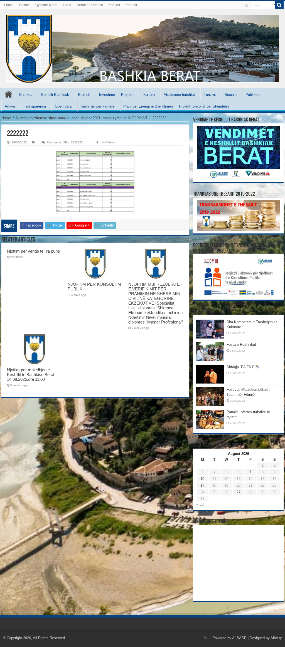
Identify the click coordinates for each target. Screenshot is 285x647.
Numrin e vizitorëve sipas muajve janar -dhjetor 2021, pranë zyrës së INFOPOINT (82, 118)
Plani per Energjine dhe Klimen (148, 106)
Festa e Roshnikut (241, 344)
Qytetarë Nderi (46, 5)
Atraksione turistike (179, 95)
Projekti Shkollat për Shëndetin (204, 106)
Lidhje (9, 5)
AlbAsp (276, 638)
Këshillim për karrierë (97, 106)
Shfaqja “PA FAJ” (241, 367)
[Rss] (246, 5)
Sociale (231, 95)
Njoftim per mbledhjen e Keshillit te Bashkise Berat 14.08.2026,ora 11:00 (30, 374)
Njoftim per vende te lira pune (33, 251)
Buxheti (84, 95)
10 (202, 479)
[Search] (279, 5)
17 (202, 485)
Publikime (253, 95)
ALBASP (239, 638)
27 (238, 492)
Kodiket (114, 5)
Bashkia (25, 95)
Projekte (127, 95)
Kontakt (131, 5)
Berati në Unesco (90, 5)
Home (6, 118)
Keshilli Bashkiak (55, 95)
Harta (67, 5)
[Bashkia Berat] (142, 49)
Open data (63, 106)
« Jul (200, 504)
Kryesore (8, 94)
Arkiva (10, 106)
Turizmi (210, 95)
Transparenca (35, 106)
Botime (24, 5)
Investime (107, 95)
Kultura (149, 95)
